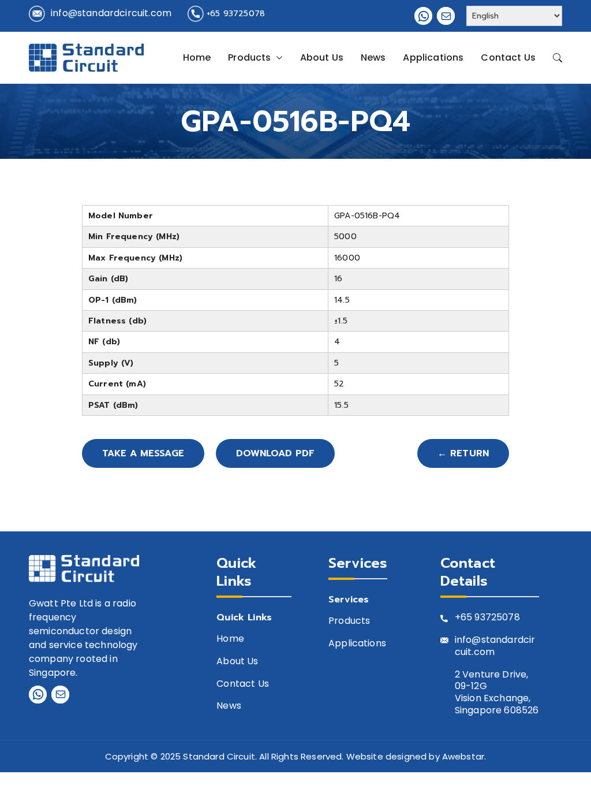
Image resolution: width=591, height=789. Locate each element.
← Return (463, 453)
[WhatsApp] (423, 16)
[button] (277, 57)
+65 (463, 618)
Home (197, 57)
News (373, 57)
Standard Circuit (219, 756)
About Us (321, 57)
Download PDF (275, 453)
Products (249, 57)
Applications (433, 57)
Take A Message (143, 453)
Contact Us (508, 57)
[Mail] (446, 16)
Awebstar (463, 756)
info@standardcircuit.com (111, 13)
